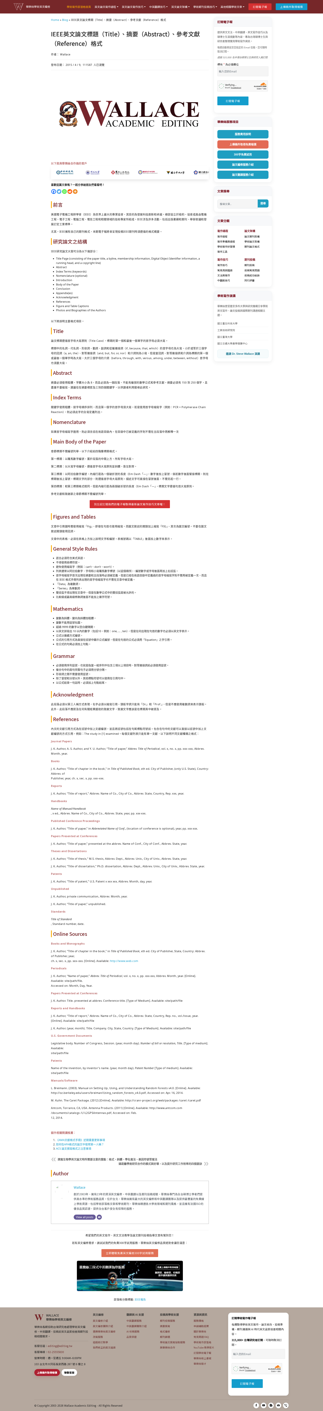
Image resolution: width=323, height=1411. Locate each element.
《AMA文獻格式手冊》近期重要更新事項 (80, 1140)
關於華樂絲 (200, 1331)
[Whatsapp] (64, 191)
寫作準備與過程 (226, 241)
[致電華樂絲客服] (286, 1405)
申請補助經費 (201, 1326)
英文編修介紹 (100, 1320)
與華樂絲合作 (167, 1347)
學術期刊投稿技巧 (204, 7)
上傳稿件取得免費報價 (242, 144)
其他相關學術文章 (231, 7)
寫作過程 (222, 236)
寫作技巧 (222, 265)
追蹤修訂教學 (100, 1342)
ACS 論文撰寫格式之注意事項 (73, 1148)
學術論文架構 (252, 241)
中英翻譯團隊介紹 (137, 1326)
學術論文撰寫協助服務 (172, 1342)
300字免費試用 (243, 154)
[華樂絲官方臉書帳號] (256, 1405)
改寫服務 (98, 1337)
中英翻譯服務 (134, 1320)
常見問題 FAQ (201, 1337)
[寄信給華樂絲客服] (278, 1405)
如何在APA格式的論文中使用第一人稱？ (80, 1144)
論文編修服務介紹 (243, 164)
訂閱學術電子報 (202, 1353)
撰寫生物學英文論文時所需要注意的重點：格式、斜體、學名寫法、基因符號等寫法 (107, 1159)
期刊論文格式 (252, 246)
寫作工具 (222, 251)
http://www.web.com (124, 961)
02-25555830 (56, 1352)
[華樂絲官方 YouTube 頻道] (263, 1405)
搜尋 (263, 203)
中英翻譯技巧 (157, 7)
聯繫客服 (69, 1372)
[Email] (99, 1217)
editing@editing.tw (60, 1346)
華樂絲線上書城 (202, 1358)
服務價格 (199, 1320)
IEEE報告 (140, 1299)
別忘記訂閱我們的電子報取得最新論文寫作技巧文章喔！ (130, 504)
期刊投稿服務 (167, 1320)
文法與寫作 (223, 275)
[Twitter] (59, 191)
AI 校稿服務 (133, 1331)
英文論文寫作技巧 (132, 7)
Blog (65, 20)
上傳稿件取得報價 (291, 7)
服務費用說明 (243, 134)
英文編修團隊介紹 (103, 1326)
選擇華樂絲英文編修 (104, 1331)
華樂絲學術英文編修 (38, 6)
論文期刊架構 (252, 236)
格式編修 (165, 1331)
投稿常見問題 (252, 270)
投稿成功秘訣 (252, 275)
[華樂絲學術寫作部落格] (271, 1405)
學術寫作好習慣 (226, 246)
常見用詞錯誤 (224, 270)
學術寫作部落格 (202, 1342)
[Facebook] (53, 191)
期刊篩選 (165, 1337)
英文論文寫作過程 (105, 7)
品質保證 (132, 1337)
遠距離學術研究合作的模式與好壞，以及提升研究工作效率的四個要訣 (160, 1163)
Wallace (79, 1187)
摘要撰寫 (165, 1326)
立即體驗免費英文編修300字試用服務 (130, 1253)
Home (55, 20)
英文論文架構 (179, 7)
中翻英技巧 (223, 280)
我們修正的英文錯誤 (104, 1347)
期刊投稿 (249, 265)
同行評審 (249, 280)
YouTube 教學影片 (204, 1347)
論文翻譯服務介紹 (243, 174)
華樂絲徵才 (200, 1363)
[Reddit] (69, 191)
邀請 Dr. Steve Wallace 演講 (243, 353)
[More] (75, 191)
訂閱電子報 (260, 7)
